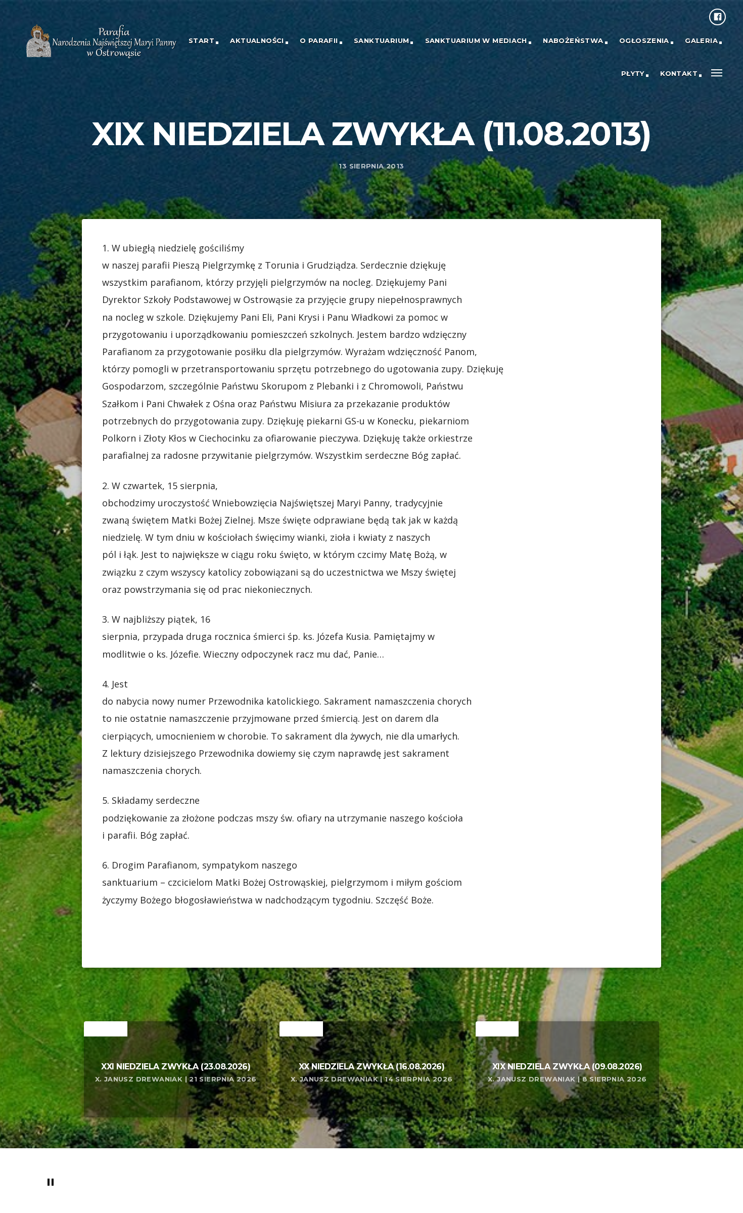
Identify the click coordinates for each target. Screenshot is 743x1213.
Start (201, 40)
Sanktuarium (381, 40)
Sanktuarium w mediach (476, 40)
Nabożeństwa (573, 40)
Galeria (701, 40)
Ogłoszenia (644, 40)
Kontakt (679, 73)
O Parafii (319, 40)
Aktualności (257, 40)
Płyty (632, 73)
